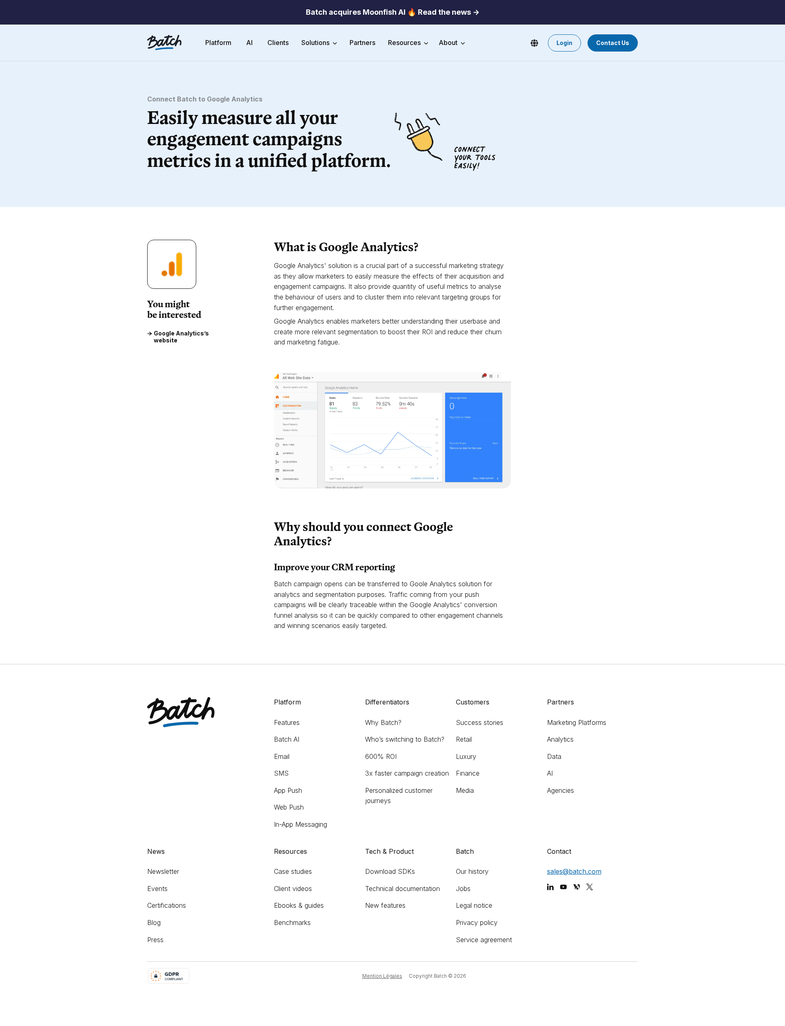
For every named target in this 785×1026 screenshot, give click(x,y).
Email (281, 756)
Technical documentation (402, 888)
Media (465, 790)
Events (157, 888)
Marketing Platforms (576, 722)
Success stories (479, 722)
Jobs (463, 888)
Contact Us (612, 42)
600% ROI (381, 756)
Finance (468, 773)
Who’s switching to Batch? (404, 739)
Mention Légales (382, 976)
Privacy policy (477, 922)
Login (564, 42)
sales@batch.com (574, 871)
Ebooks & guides (299, 905)
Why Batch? (383, 722)
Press (155, 940)
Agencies (560, 790)
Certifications (166, 905)
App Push (288, 790)
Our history (472, 871)
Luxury (466, 756)
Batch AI (286, 739)
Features (287, 722)
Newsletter (163, 871)
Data (554, 756)
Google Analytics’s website (181, 337)
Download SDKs (390, 871)
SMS (281, 773)
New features (385, 905)
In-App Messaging (300, 824)
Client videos (293, 888)
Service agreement (484, 940)
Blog (154, 922)
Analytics (560, 739)
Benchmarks (292, 922)
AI (550, 773)
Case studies (293, 871)
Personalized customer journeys (399, 795)
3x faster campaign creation (407, 773)
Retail (464, 739)
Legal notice (474, 905)
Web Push (289, 807)
